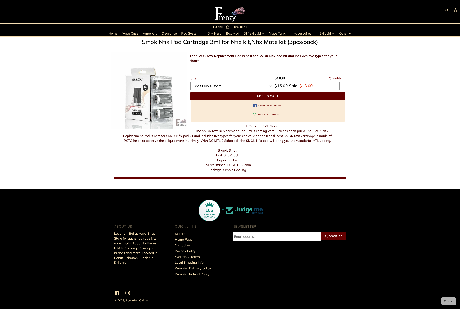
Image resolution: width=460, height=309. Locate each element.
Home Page (184, 239)
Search (180, 234)
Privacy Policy (185, 251)
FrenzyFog (131, 300)
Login (218, 27)
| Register (239, 27)
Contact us (183, 245)
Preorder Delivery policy (193, 268)
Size (193, 78)
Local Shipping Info (189, 262)
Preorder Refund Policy (192, 274)
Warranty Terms (187, 257)
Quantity (335, 78)
